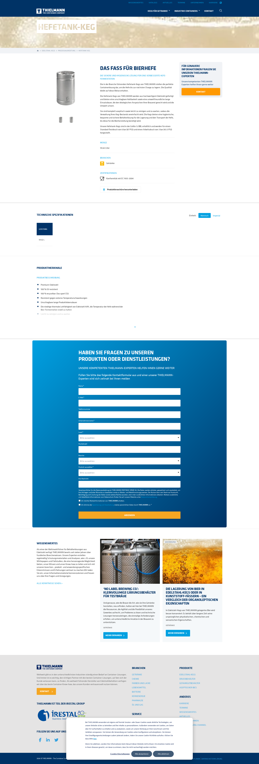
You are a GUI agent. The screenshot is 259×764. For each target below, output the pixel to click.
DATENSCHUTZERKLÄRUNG (212, 759)
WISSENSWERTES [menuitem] (187, 711)
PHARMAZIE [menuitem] (137, 700)
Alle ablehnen (163, 754)
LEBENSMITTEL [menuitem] (139, 687)
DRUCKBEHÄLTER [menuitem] (187, 678)
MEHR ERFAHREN (115, 635)
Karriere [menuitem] (213, 3)
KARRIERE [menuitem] (184, 703)
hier (95, 738)
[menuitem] (220, 11)
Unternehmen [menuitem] (197, 3)
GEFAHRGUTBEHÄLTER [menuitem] (189, 683)
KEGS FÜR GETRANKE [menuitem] (158, 10)
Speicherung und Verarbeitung (103, 505)
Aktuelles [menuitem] (167, 3)
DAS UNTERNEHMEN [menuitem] (189, 720)
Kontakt (200, 91)
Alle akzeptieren (142, 754)
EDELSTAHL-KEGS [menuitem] (187, 674)
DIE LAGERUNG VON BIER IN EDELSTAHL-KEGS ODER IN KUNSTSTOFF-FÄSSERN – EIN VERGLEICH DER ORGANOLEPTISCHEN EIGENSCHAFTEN (192, 596)
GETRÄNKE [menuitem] (137, 674)
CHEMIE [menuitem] (135, 678)
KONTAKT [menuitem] (209, 10)
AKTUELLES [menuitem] (184, 716)
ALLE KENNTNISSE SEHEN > (49, 583)
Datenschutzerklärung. (149, 497)
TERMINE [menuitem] (183, 707)
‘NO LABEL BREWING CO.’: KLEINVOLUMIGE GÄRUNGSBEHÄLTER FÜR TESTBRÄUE (129, 592)
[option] (66, 87)
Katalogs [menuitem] (153, 3)
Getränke (107, 627)
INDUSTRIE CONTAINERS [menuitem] (186, 10)
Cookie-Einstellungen (120, 754)
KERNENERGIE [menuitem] (138, 696)
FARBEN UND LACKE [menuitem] (141, 683)
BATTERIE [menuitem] (136, 691)
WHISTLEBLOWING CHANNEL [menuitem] (192, 724)
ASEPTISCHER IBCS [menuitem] (188, 687)
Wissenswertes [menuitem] (135, 3)
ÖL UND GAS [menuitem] (137, 704)
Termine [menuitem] (181, 3)
